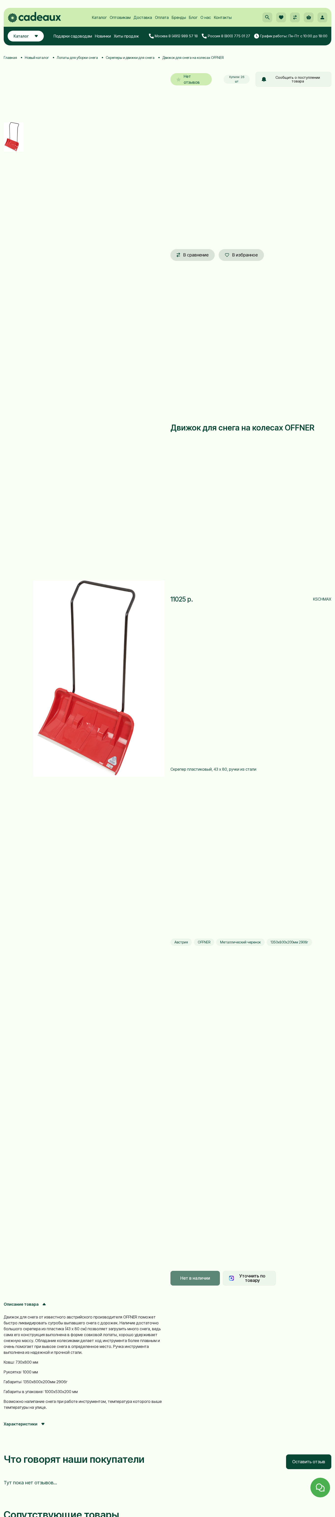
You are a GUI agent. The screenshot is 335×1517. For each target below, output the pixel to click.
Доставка (143, 17)
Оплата (162, 17)
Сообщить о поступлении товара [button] (297, 79)
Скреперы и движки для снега (130, 57)
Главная (10, 57)
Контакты (223, 17)
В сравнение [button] (196, 254)
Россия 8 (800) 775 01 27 (229, 36)
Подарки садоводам (73, 36)
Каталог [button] (21, 36)
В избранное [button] (245, 254)
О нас (205, 17)
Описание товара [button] (21, 1304)
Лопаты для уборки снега (77, 57)
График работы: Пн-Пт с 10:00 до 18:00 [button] (293, 36)
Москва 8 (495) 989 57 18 (176, 36)
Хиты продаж (126, 36)
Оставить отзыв (308, 1461)
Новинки (103, 36)
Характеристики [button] (20, 1424)
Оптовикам (120, 17)
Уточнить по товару (252, 1278)
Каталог (99, 17)
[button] (267, 17)
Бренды (179, 17)
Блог (193, 17)
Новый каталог (37, 57)
